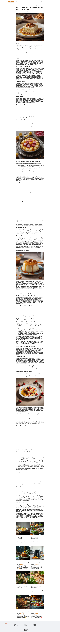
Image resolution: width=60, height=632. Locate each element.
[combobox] (28, 1)
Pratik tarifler (20, 5)
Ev (16, 5)
